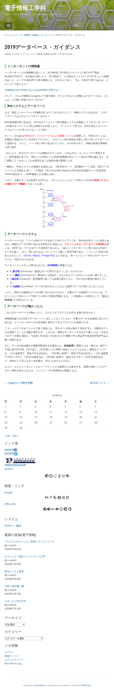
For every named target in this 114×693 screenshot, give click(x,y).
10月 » (15, 436)
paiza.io (9, 468)
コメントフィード (14, 659)
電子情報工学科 (25, 7)
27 (80, 422)
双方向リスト (99, 383)
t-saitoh (16, 54)
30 (21, 427)
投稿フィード (12, 656)
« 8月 (7, 436)
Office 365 (10, 504)
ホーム (8, 35)
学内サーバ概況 (13, 525)
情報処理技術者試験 (15, 465)
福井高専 (9, 449)
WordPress (40, 685)
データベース (47, 35)
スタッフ (17, 35)
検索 (105, 25)
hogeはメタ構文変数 (19, 383)
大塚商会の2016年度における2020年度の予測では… (32, 90)
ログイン (9, 652)
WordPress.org (13, 663)
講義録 (35, 35)
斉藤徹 (27, 35)
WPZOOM (86, 685)
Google (9, 492)
